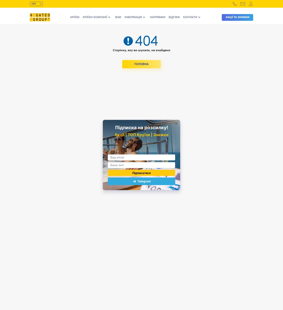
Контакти (190, 17)
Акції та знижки (237, 17)
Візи (118, 17)
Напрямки (157, 17)
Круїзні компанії (95, 17)
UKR (34, 4)
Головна (141, 64)
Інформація (133, 17)
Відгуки (174, 17)
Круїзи (74, 17)
